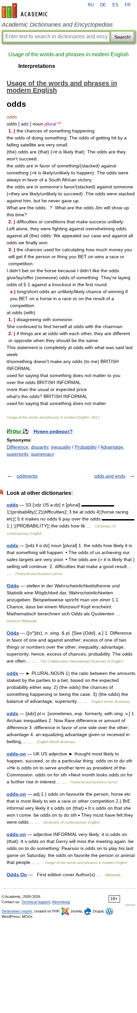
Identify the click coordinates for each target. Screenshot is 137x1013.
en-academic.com (26, 10)
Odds (13, 585)
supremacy (42, 454)
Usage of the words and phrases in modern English (68, 54)
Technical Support (35, 902)
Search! (122, 37)
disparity (39, 447)
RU (91, 5)
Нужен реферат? (53, 431)
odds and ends (109, 476)
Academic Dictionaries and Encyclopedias (57, 24)
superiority (17, 454)
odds (12, 504)
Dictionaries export (17, 911)
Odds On (17, 874)
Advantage (111, 447)
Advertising (61, 902)
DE (103, 5)
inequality (61, 447)
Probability (86, 447)
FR (127, 5)
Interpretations (36, 66)
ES (115, 5)
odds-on (16, 753)
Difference (17, 447)
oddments (27, 476)
